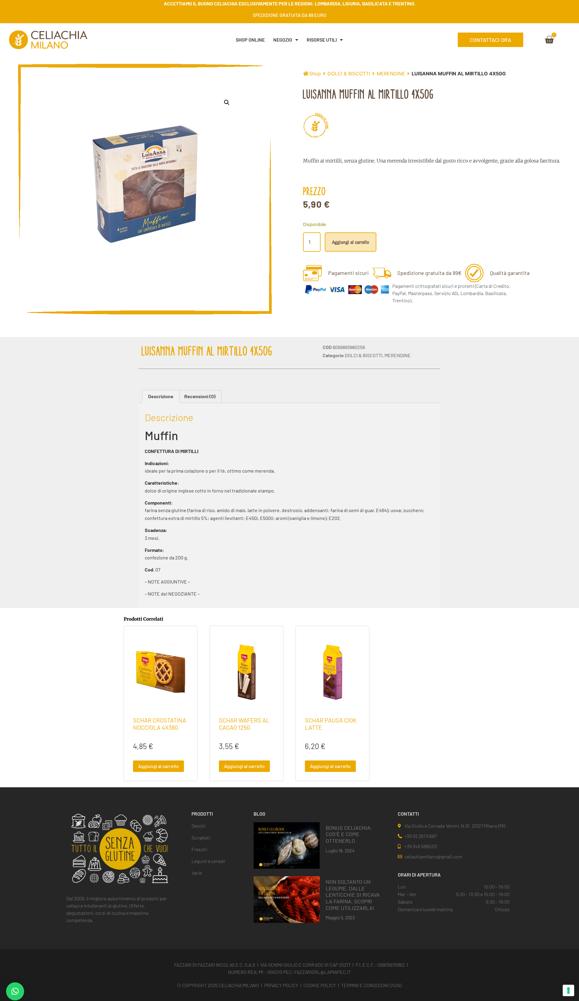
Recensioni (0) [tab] (200, 396)
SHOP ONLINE (250, 39)
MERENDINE (391, 74)
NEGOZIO (282, 39)
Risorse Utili (322, 39)
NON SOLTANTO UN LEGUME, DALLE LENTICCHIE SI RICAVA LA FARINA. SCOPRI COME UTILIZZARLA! (353, 894)
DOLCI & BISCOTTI (348, 74)
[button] (226, 102)
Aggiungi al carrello (350, 242)
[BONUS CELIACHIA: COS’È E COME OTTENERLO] (287, 845)
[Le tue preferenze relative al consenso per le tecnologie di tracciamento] (568, 990)
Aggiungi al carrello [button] (158, 766)
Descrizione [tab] (160, 396)
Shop (315, 74)
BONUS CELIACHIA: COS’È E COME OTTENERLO (349, 834)
